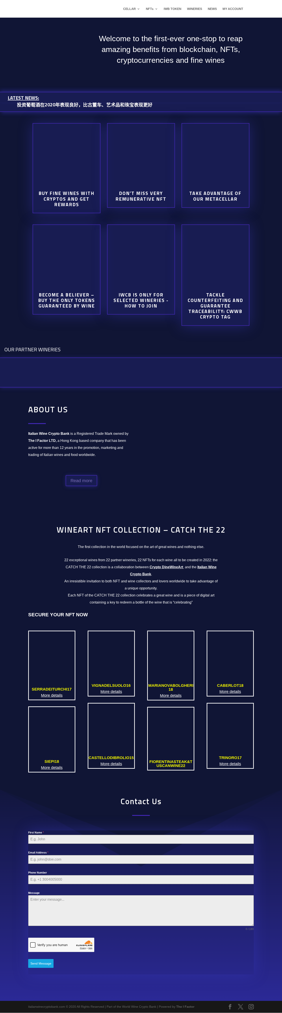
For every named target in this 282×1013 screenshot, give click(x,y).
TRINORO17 (230, 758)
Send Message (40, 963)
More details (52, 695)
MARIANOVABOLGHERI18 (170, 687)
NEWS (212, 9)
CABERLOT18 (230, 685)
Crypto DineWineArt (167, 567)
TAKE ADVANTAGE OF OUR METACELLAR (215, 196)
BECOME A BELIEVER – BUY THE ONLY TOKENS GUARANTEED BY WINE (66, 300)
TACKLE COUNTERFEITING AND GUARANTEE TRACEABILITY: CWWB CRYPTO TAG (215, 305)
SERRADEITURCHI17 (52, 689)
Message (34, 892)
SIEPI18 (52, 761)
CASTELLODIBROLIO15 (111, 758)
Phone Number (37, 872)
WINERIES (194, 9)
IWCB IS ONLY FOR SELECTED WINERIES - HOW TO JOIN (141, 300)
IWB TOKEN (172, 9)
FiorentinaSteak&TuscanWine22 (170, 763)
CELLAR (129, 9)
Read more (81, 480)
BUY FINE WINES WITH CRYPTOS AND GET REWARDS (67, 199)
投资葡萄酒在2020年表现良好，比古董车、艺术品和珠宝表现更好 (84, 104)
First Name (36, 832)
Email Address (38, 852)
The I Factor (185, 1006)
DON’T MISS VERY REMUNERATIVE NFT (140, 196)
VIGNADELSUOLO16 (111, 685)
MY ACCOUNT (233, 9)
